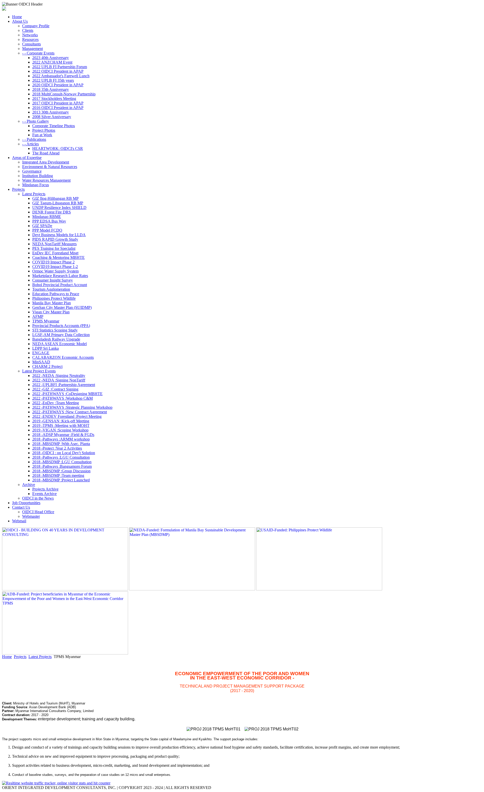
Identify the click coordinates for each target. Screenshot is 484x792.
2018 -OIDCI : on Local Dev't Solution (63, 453)
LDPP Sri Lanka (45, 348)
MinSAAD (41, 362)
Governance (32, 171)
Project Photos (43, 130)
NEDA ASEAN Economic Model (59, 344)
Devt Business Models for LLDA (59, 235)
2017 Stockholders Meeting (54, 98)
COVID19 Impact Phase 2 (53, 262)
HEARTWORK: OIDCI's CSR (57, 148)
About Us (20, 21)
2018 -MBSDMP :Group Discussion (61, 471)
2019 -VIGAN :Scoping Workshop (60, 430)
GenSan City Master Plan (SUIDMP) (62, 307)
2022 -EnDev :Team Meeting (55, 403)
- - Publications (34, 139)
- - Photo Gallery (35, 121)
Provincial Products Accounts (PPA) (61, 325)
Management (32, 48)
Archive (28, 484)
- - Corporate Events (38, 53)
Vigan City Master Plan (51, 312)
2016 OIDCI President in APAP (57, 107)
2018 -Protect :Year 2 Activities (57, 448)
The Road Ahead (45, 153)
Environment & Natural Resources (49, 167)
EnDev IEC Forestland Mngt (55, 253)
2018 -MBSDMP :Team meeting (58, 475)
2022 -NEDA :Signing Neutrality (58, 375)
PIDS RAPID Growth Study (55, 239)
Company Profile (35, 26)
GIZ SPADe (42, 226)
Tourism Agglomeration (51, 289)
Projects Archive (45, 489)
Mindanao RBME (46, 216)
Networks (30, 35)
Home (17, 17)
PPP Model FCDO (47, 230)
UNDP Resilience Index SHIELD (59, 207)
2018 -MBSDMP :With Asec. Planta (61, 444)
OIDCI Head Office (38, 512)
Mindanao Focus (35, 185)
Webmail (19, 521)
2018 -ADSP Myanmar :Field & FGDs (63, 434)
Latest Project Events (39, 371)
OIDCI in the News (38, 498)
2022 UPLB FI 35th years (53, 80)
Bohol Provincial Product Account (59, 285)
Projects (18, 189)
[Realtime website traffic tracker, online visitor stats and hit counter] (56, 783)
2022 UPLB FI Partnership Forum (59, 67)
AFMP (37, 316)
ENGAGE (40, 353)
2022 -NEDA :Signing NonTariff (58, 380)
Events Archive (44, 493)
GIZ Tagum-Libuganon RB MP (57, 203)
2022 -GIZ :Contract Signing (55, 389)
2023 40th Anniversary (50, 58)
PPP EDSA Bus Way (49, 221)
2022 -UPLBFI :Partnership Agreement (63, 385)
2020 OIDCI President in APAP (57, 85)
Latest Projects (33, 194)
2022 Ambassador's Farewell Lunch (60, 76)
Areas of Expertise (27, 157)
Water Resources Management (46, 180)
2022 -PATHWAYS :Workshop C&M (62, 398)
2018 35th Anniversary (50, 89)
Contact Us (21, 507)
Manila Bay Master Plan (51, 303)
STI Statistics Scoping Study (55, 330)
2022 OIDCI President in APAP (57, 71)
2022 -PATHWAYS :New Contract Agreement (69, 412)
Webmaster (31, 516)
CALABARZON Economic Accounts (63, 357)
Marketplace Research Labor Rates (60, 276)
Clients (27, 30)
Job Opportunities (26, 503)
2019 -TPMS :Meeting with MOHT (60, 425)
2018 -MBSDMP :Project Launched (61, 480)
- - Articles (30, 144)
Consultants (31, 44)
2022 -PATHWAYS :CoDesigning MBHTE (67, 394)
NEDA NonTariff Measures (54, 244)
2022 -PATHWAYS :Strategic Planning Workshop (72, 407)
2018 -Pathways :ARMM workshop (61, 439)
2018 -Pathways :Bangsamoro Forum (62, 466)
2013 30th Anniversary (50, 112)
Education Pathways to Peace (55, 294)
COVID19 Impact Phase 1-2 (55, 266)
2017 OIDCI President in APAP (57, 103)
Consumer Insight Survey (52, 280)
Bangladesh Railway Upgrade (56, 339)
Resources (30, 39)
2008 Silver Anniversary (51, 117)
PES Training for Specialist (53, 248)
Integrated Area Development (45, 162)
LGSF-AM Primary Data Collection (61, 335)
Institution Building (37, 176)
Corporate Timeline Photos (53, 126)
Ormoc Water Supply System (55, 271)
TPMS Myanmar (45, 321)
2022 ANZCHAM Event (52, 62)
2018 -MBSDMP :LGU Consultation (62, 462)
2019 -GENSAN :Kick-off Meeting (60, 421)
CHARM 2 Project (47, 366)
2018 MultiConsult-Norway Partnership (64, 94)
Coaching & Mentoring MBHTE (58, 257)
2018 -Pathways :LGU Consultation (61, 457)
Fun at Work (42, 135)
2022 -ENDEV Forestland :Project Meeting (67, 416)
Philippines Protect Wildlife (54, 298)
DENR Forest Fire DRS (51, 212)
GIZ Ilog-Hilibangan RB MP (55, 198)
